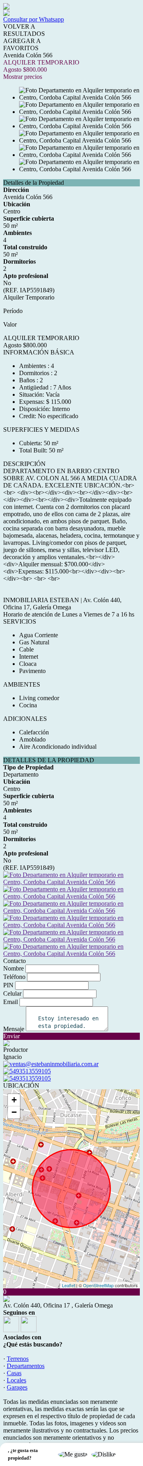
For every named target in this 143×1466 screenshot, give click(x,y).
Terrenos (18, 1358)
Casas (14, 1373)
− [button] (14, 1112)
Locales (16, 1380)
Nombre (13, 968)
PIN (8, 985)
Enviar (11, 1036)
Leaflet (68, 1285)
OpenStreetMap (98, 1285)
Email (10, 1001)
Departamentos (25, 1365)
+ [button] (14, 1100)
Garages (17, 1387)
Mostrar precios (22, 76)
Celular (12, 993)
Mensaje (13, 1029)
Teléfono (14, 976)
